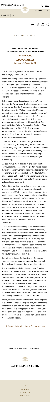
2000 (12, 15)
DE (14, 35)
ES (23, 35)
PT (36, 35)
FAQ (25, 386)
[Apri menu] (47, 5)
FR (28, 35)
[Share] (47, 25)
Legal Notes (25, 389)
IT (32, 35)
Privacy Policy (25, 395)
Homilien (5, 15)
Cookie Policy (25, 392)
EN (18, 35)
